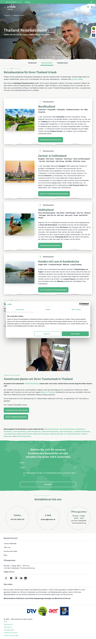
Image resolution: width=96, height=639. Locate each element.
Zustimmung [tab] (20, 309)
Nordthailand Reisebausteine (50, 140)
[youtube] (21, 578)
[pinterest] (16, 578)
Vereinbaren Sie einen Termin (16, 410)
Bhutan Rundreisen (52, 429)
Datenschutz (51, 473)
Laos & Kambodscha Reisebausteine (53, 290)
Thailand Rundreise (31, 383)
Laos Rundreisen (10, 434)
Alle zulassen (75, 334)
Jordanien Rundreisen (82, 431)
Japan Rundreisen (66, 431)
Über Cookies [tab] (76, 309)
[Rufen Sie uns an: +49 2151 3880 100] (91, 2)
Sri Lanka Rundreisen (72, 434)
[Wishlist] (87, 7)
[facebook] (6, 578)
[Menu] (5, 7)
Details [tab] (48, 309)
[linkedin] (25, 578)
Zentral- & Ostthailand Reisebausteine (54, 194)
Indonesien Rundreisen (49, 431)
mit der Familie (77, 79)
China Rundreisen (19, 431)
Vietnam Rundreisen (23, 436)
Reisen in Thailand (48, 392)
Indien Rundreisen (33, 431)
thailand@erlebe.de (48, 519)
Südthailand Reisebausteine (50, 245)
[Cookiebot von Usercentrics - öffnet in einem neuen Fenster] (80, 304)
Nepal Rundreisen (56, 434)
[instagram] (11, 578)
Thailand (7, 15)
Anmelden (48, 484)
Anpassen (46, 334)
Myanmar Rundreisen (41, 434)
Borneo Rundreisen (67, 429)
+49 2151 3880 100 (17, 519)
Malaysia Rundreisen (24, 434)
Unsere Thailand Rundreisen (15, 417)
